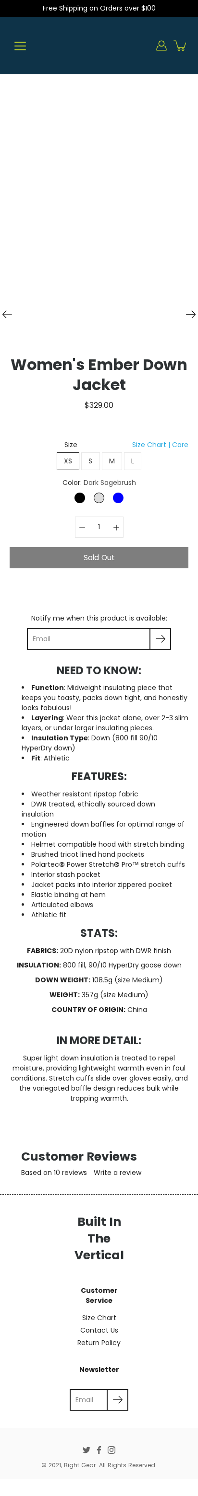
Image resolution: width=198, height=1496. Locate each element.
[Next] (191, 314)
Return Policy (99, 1342)
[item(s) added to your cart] (180, 45)
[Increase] (116, 527)
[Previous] (7, 314)
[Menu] (20, 46)
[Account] (161, 45)
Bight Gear (80, 1465)
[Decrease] (82, 527)
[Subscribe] (160, 639)
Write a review (117, 1172)
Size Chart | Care (160, 444)
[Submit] (117, 1400)
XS (68, 461)
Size (126, 444)
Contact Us (99, 1330)
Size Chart (99, 1318)
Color (99, 482)
